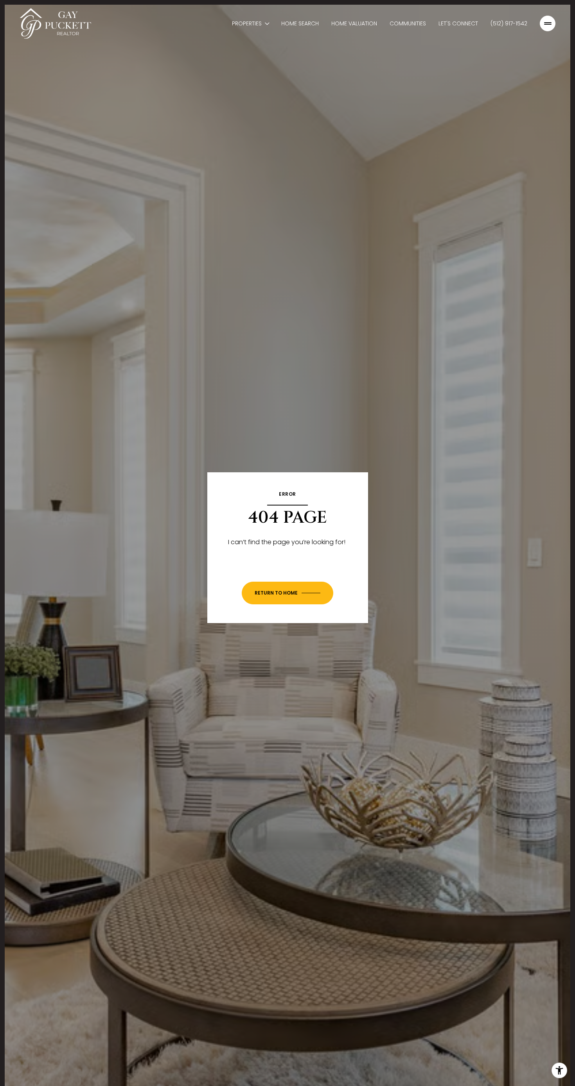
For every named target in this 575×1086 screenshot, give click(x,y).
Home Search (300, 23)
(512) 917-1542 (509, 23)
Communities (408, 23)
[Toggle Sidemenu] (547, 23)
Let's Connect (458, 23)
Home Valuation (354, 23)
